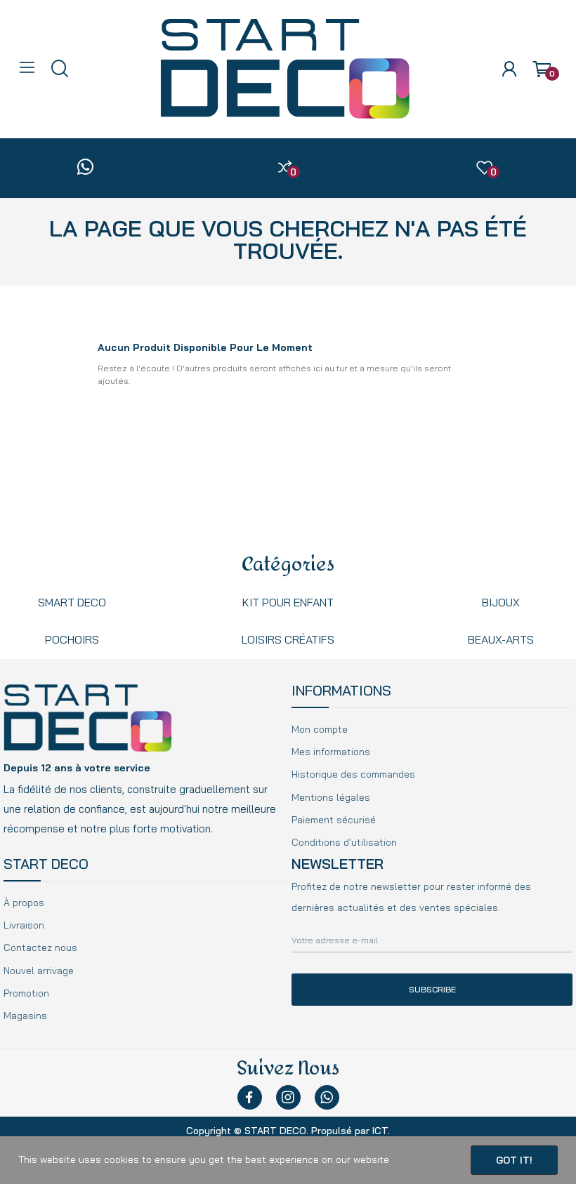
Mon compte (320, 729)
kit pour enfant (288, 602)
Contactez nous (40, 947)
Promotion (26, 993)
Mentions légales (331, 797)
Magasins (25, 1015)
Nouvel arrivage (39, 970)
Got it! (514, 1160)
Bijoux (501, 602)
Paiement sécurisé (334, 819)
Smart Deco (72, 602)
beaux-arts (501, 639)
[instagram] (288, 1097)
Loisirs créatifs (288, 639)
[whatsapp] (85, 168)
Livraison (24, 925)
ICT (380, 1130)
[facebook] (249, 1097)
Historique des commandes (353, 774)
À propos (24, 902)
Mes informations (331, 751)
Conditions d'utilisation (344, 842)
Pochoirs (72, 639)
